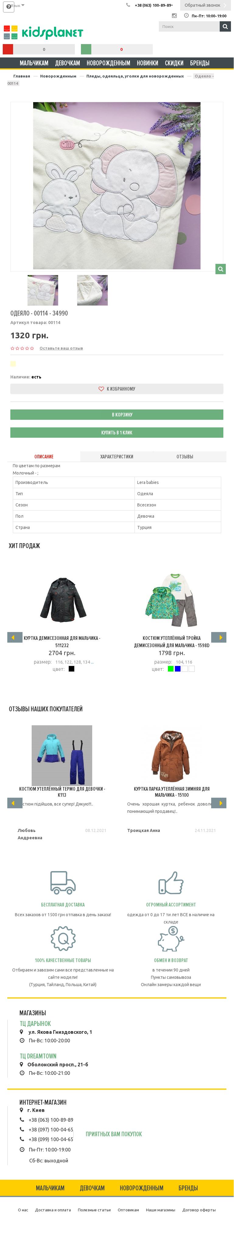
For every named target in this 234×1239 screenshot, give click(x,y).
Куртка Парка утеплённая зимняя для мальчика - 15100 (172, 791)
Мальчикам (34, 63)
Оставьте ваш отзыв (61, 348)
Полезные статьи (94, 1210)
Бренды (200, 63)
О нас (23, 1210)
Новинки (147, 63)
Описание (44, 456)
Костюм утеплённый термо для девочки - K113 (62, 791)
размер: (42, 661)
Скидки (174, 63)
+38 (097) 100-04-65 (51, 1129)
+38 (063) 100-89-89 (51, 1120)
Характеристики (116, 456)
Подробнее (59, 686)
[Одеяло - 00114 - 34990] (117, 185)
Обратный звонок (202, 5)
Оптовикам (128, 1210)
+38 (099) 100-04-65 (51, 1139)
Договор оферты (199, 1210)
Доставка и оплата (53, 1210)
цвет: (59, 669)
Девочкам (67, 63)
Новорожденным (108, 63)
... (92, 662)
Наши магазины (160, 1210)
